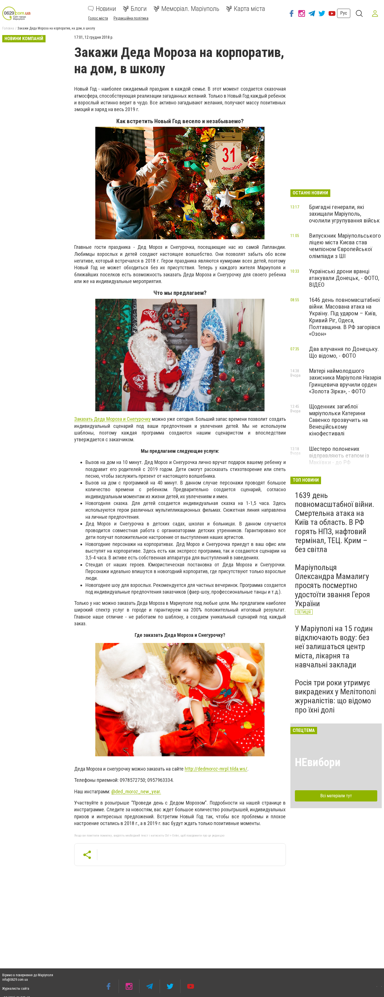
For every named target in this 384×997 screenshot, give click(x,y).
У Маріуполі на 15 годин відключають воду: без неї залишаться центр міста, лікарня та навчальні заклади (334, 646)
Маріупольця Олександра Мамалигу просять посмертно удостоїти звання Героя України (332, 585)
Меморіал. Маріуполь (190, 9)
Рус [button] (343, 13)
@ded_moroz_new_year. (136, 791)
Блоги (139, 9)
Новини (106, 9)
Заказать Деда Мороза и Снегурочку (112, 419)
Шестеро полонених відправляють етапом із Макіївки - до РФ (339, 455)
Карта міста (249, 9)
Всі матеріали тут (336, 795)
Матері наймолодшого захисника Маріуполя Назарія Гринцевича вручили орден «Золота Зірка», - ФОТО (345, 380)
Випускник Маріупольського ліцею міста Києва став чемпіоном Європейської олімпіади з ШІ (345, 245)
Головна (8, 28)
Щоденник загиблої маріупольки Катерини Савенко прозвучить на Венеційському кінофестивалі (338, 420)
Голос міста (98, 18)
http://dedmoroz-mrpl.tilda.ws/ (216, 769)
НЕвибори (317, 762)
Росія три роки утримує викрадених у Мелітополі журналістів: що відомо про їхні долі (335, 696)
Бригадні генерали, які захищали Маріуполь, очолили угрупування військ (344, 214)
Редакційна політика (131, 18)
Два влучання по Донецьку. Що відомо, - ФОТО (344, 352)
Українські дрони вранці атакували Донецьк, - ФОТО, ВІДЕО (344, 278)
